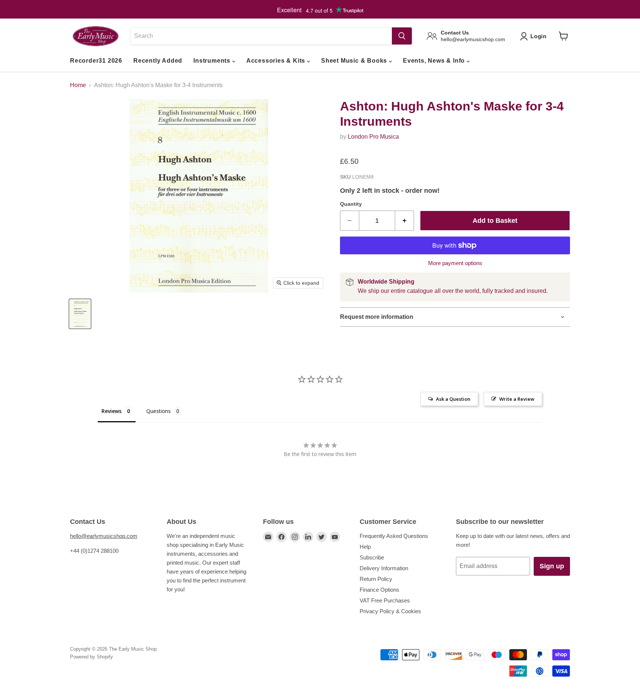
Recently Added (157, 60)
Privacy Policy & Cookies (390, 611)
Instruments (212, 60)
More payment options (455, 263)
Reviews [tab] (111, 410)
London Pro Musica (373, 136)
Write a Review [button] (516, 399)
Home (78, 85)
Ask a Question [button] (453, 399)
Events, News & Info (435, 60)
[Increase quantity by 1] (404, 221)
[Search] (402, 35)
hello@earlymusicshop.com (103, 536)
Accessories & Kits (276, 60)
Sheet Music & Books (355, 60)
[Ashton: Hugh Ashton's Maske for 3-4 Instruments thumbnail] (80, 313)
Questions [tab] (158, 410)
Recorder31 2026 (96, 60)
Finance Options (379, 590)
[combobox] (260, 35)
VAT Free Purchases (385, 600)
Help (365, 547)
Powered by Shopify (91, 657)
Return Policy (376, 579)
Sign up (552, 566)
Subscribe (372, 557)
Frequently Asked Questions (394, 536)
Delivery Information (384, 568)
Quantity (351, 204)
